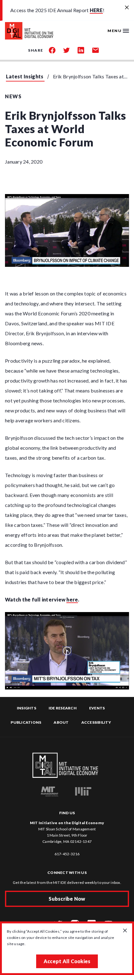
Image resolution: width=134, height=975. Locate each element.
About (61, 722)
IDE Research (63, 708)
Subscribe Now (67, 899)
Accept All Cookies (67, 961)
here (72, 599)
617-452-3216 (67, 854)
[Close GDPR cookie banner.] (125, 930)
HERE (96, 10)
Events (97, 708)
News (13, 96)
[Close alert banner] (127, 7)
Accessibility (96, 722)
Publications (26, 722)
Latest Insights (25, 76)
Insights (26, 708)
